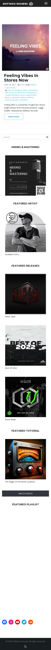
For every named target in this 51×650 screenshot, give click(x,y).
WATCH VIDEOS (25, 493)
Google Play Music (12, 95)
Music (7, 97)
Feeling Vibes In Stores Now (21, 78)
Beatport (18, 90)
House (22, 95)
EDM (7, 93)
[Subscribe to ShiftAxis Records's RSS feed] (25, 646)
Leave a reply (10, 88)
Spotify (15, 100)
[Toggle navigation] (46, 3)
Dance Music (33, 90)
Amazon (11, 90)
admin (22, 85)
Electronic (13, 93)
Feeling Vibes (32, 93)
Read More (13, 117)
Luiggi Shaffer (31, 95)
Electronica (22, 93)
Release (33, 85)
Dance (25, 90)
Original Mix (14, 97)
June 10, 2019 (10, 85)
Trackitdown (23, 100)
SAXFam (23, 97)
